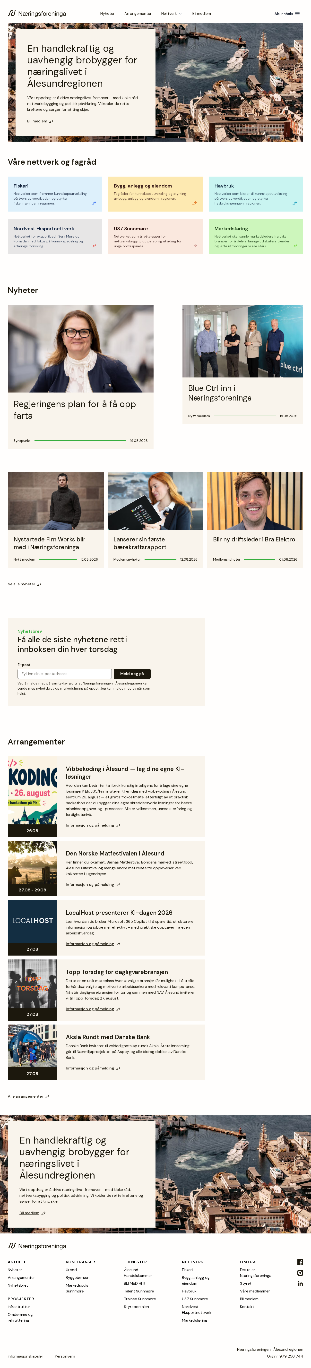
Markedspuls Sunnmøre (77, 1288)
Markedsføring (194, 1320)
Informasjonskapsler (25, 1356)
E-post (24, 664)
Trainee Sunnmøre (140, 1298)
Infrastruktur (19, 1306)
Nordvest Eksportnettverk (196, 1309)
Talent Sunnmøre (139, 1291)
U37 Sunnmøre (195, 1298)
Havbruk (189, 1291)
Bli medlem (201, 13)
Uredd (71, 1269)
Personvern (65, 1356)
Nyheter (107, 13)
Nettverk (169, 13)
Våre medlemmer (255, 1291)
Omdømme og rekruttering (20, 1317)
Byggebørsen (77, 1277)
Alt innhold (284, 13)
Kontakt (247, 1306)
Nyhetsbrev (18, 1285)
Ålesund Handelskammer (138, 1272)
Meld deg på (132, 673)
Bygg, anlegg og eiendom (196, 1280)
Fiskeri (187, 1269)
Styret (245, 1283)
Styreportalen (136, 1306)
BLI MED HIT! (134, 1283)
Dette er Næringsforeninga (255, 1272)
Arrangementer (138, 13)
